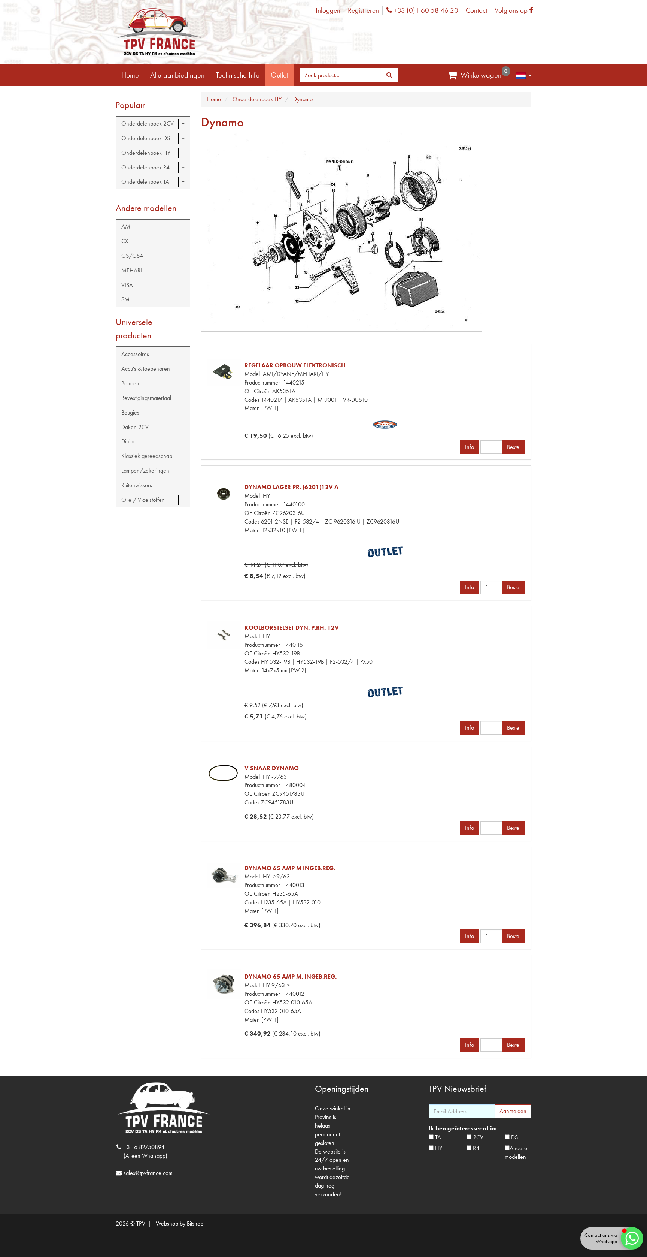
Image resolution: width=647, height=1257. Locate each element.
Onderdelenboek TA (145, 182)
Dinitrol (129, 441)
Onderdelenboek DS (145, 138)
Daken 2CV (135, 427)
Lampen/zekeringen (145, 470)
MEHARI (131, 270)
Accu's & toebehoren (145, 369)
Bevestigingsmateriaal (146, 398)
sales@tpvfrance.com (148, 1173)
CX (124, 241)
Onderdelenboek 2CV (147, 123)
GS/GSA (132, 256)
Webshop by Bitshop (179, 1223)
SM (125, 299)
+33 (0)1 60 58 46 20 (425, 10)
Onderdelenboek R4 (145, 167)
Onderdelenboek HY (145, 153)
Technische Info (237, 75)
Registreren (363, 10)
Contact (476, 10)
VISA (127, 285)
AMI (126, 226)
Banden (130, 383)
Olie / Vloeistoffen (143, 500)
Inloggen (328, 10)
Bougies (130, 412)
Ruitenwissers (136, 485)
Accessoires (135, 354)
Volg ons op (516, 10)
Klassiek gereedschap (146, 456)
